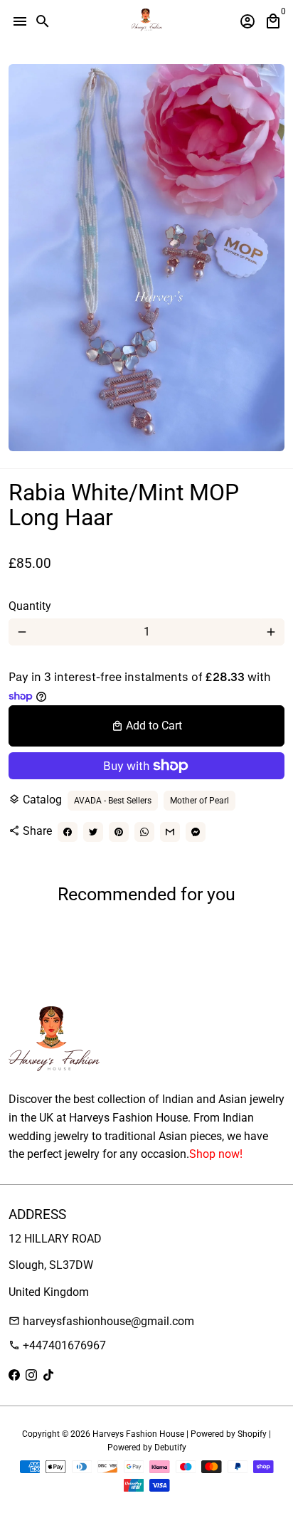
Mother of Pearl (199, 801)
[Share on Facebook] (68, 832)
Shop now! (216, 1154)
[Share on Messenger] (196, 832)
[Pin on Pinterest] (119, 832)
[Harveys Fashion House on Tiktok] (48, 1375)
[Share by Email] (170, 832)
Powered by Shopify (229, 1434)
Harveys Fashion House (138, 1434)
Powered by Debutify (146, 1448)
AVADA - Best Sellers (112, 801)
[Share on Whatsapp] (144, 832)
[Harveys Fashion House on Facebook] (14, 1375)
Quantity (30, 606)
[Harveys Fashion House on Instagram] (31, 1375)
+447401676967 (57, 1345)
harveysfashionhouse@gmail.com (101, 1321)
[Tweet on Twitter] (93, 832)
